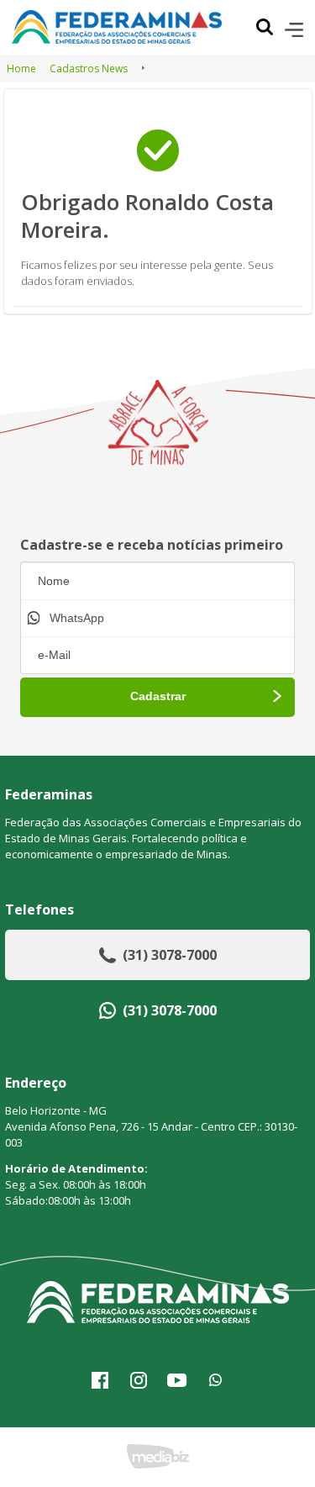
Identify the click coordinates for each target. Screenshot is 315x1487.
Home (21, 68)
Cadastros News (89, 68)
